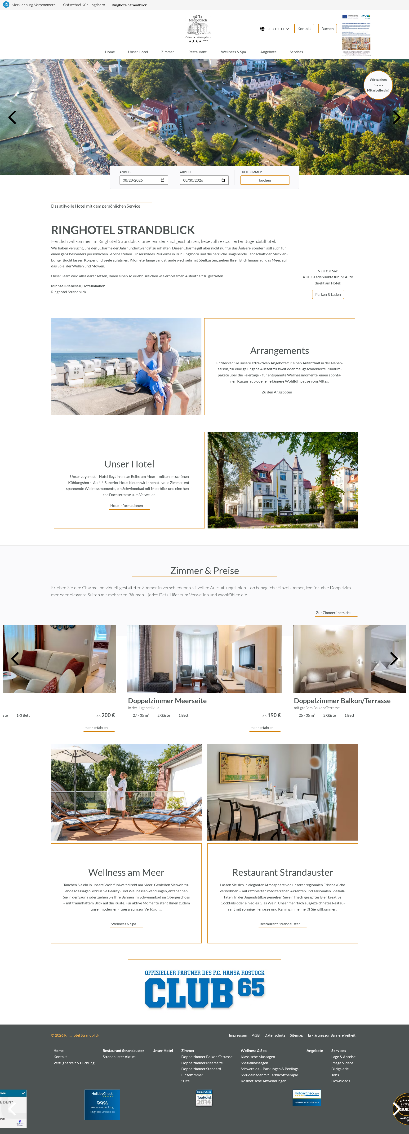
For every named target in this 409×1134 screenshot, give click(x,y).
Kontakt (304, 28)
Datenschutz (274, 1035)
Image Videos (342, 1062)
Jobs (335, 1075)
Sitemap (296, 1035)
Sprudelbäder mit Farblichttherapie (269, 1075)
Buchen (327, 28)
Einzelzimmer (192, 1075)
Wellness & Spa (233, 51)
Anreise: (126, 172)
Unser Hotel (138, 51)
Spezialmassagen (254, 1062)
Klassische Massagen (258, 1056)
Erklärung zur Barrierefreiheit (332, 1035)
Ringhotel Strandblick (129, 5)
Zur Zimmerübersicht (333, 612)
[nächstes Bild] (396, 117)
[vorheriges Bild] (12, 117)
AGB (256, 1035)
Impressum (238, 1035)
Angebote (268, 51)
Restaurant (197, 51)
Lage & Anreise (343, 1056)
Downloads (340, 1080)
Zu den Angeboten (277, 392)
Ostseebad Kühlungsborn (84, 4)
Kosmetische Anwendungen (263, 1080)
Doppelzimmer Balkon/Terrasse (176, 701)
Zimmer (167, 51)
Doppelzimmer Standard (201, 1068)
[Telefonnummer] (80, 29)
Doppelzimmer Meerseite (202, 1062)
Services (296, 51)
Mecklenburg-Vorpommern (34, 4)
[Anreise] (74, 29)
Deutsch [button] (275, 28)
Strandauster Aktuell (120, 1056)
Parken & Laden (328, 294)
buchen (265, 180)
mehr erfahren (96, 727)
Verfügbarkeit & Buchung (73, 1062)
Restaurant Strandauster (280, 923)
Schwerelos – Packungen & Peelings (269, 1068)
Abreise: (186, 172)
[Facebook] (107, 1036)
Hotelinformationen (126, 505)
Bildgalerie (340, 1068)
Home (110, 51)
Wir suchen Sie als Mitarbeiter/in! (378, 85)
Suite (185, 1080)
